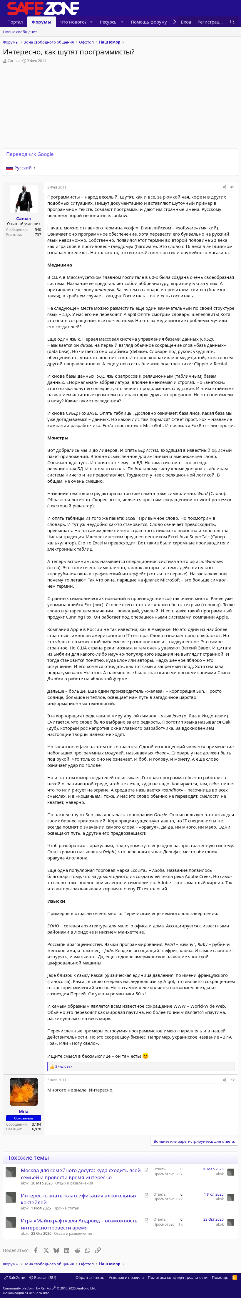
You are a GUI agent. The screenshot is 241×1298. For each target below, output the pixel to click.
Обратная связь (90, 1277)
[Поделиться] (224, 187)
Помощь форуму (149, 22)
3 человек (63, 1066)
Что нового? (73, 22)
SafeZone (16, 1277)
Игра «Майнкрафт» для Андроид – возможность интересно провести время (79, 1224)
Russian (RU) (44, 1277)
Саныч (14, 60)
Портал (15, 22)
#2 (232, 1079)
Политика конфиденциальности (177, 1277)
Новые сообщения (20, 31)
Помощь (220, 1277)
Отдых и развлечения (74, 1183)
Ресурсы (109, 22)
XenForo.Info (39, 1293)
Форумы (41, 22)
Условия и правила (126, 1277)
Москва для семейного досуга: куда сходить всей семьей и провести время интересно (81, 1174)
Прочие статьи (66, 1208)
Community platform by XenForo (49, 1288)
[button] (91, 21)
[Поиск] (232, 21)
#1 (232, 187)
